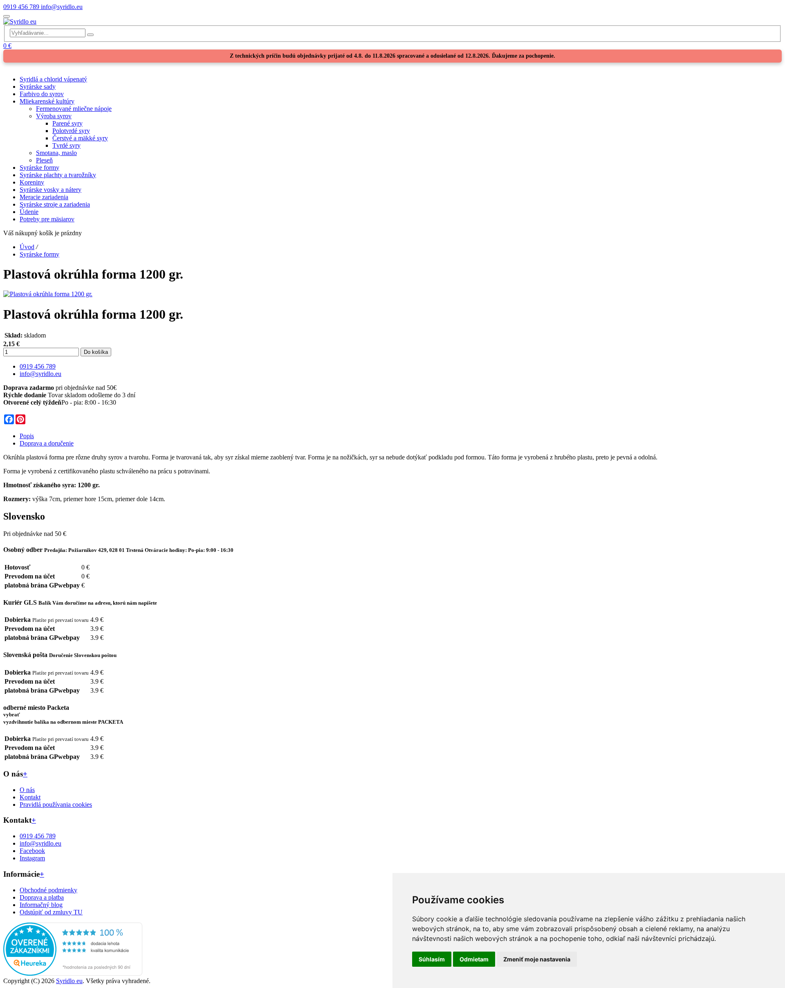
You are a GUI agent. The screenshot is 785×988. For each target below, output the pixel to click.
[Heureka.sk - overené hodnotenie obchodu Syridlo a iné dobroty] (72, 973)
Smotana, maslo (56, 152)
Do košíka (96, 352)
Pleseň (44, 160)
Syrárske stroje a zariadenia (55, 204)
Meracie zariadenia (44, 197)
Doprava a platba (42, 897)
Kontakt (30, 797)
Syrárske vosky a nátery (50, 189)
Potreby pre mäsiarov (47, 219)
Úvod (27, 246)
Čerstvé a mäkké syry (80, 138)
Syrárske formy (39, 167)
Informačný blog (41, 904)
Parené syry (67, 123)
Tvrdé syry (66, 145)
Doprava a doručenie (47, 443)
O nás (27, 789)
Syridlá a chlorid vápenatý (53, 79)
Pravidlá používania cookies (56, 804)
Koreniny (32, 182)
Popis (27, 435)
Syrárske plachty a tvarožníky (58, 174)
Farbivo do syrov (42, 93)
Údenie (29, 211)
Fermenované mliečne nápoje (74, 108)
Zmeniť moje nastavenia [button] (536, 959)
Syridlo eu (69, 980)
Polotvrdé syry (71, 130)
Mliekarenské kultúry (47, 101)
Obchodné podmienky (48, 890)
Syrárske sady (38, 86)
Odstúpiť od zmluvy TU (51, 912)
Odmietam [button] (474, 959)
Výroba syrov (54, 116)
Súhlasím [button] (432, 959)
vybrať (11, 714)
